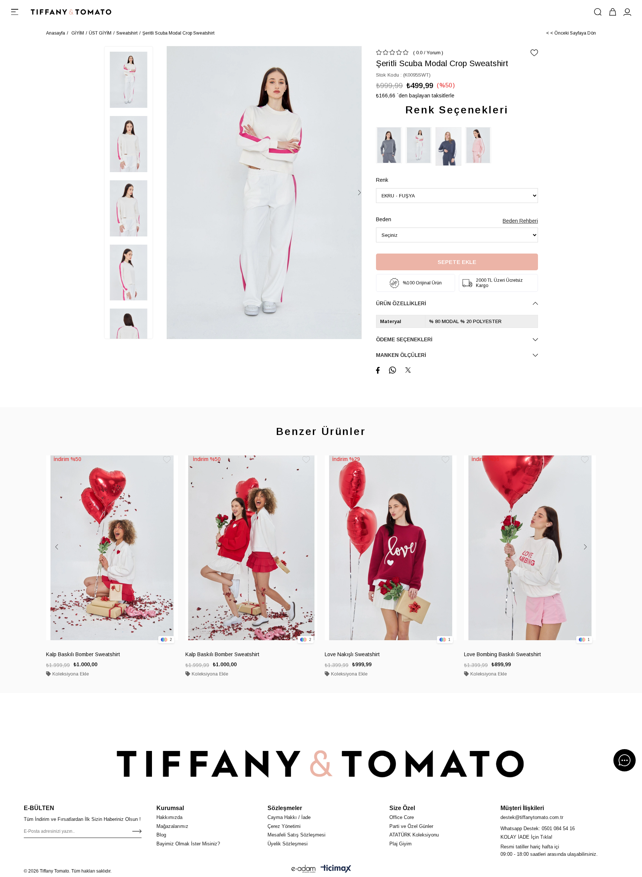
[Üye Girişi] (627, 12)
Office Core (401, 817)
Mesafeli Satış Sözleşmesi (296, 835)
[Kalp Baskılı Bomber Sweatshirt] (112, 548)
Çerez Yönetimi (284, 826)
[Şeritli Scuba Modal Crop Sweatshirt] (391, 145)
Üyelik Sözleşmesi (288, 844)
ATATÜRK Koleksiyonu (414, 835)
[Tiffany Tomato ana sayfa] (321, 763)
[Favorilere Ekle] (534, 53)
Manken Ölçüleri (401, 355)
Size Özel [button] (402, 808)
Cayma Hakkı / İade (289, 817)
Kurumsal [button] (170, 808)
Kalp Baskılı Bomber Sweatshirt (83, 654)
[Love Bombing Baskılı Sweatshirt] (530, 548)
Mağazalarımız (172, 826)
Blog (161, 835)
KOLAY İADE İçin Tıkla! (526, 837)
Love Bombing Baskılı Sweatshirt (502, 654)
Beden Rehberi (520, 221)
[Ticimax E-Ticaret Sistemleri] (336, 868)
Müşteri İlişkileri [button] (522, 808)
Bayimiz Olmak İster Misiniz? (188, 844)
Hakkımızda (169, 817)
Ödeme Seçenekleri (404, 339)
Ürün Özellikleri (401, 303)
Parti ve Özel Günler (411, 826)
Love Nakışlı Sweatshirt (352, 654)
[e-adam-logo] (303, 868)
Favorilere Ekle (167, 460)
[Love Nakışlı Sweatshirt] (391, 548)
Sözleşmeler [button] (285, 808)
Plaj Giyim (400, 844)
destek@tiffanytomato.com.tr (531, 817)
